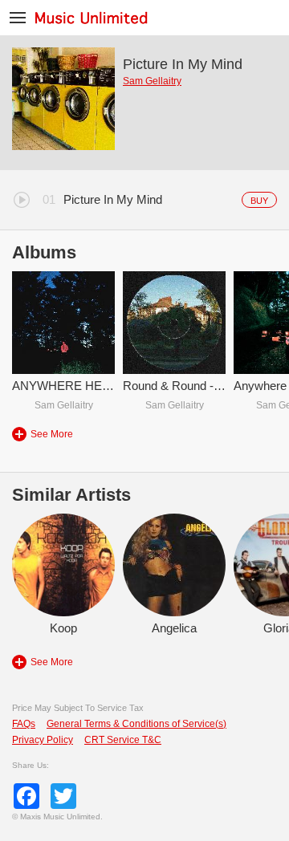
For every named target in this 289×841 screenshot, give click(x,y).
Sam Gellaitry (152, 81)
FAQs (23, 723)
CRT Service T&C (122, 740)
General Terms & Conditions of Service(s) (136, 723)
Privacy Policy (42, 740)
